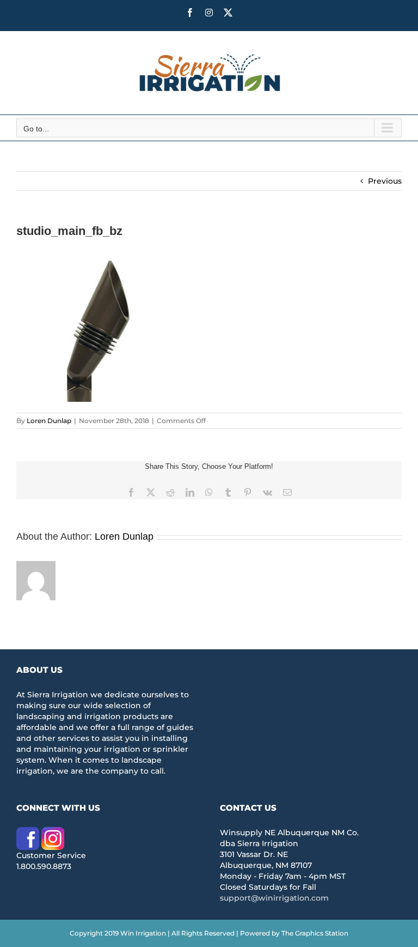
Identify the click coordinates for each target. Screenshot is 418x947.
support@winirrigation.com (274, 898)
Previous (385, 181)
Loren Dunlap (49, 421)
